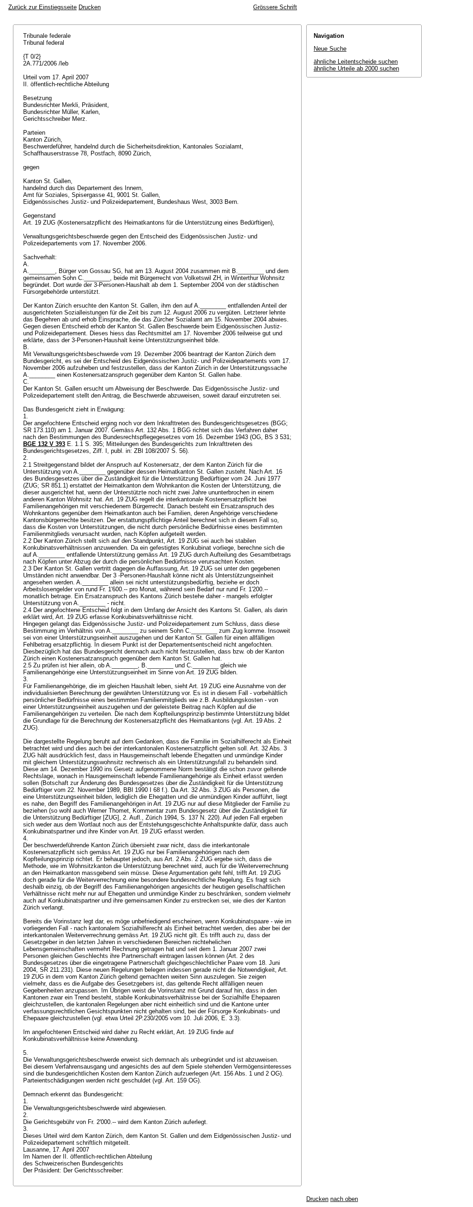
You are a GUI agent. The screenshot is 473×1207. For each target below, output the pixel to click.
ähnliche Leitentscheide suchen (356, 61)
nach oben (344, 1198)
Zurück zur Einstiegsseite (42, 7)
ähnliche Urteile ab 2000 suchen (356, 68)
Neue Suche (330, 48)
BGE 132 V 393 (44, 443)
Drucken (90, 7)
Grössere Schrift (275, 7)
